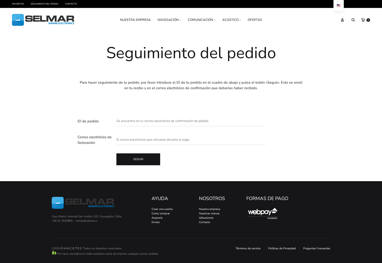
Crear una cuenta (162, 209)
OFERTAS (255, 20)
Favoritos (18, 3)
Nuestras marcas (209, 213)
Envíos (156, 222)
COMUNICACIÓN (200, 20)
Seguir (138, 159)
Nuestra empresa (209, 209)
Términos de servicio (248, 248)
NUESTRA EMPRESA (135, 20)
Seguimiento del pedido (44, 3)
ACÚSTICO (230, 20)
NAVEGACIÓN (168, 20)
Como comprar (161, 213)
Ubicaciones (206, 218)
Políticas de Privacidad (282, 248)
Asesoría (157, 218)
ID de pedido (88, 121)
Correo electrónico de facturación (95, 140)
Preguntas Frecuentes (316, 248)
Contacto (71, 3)
